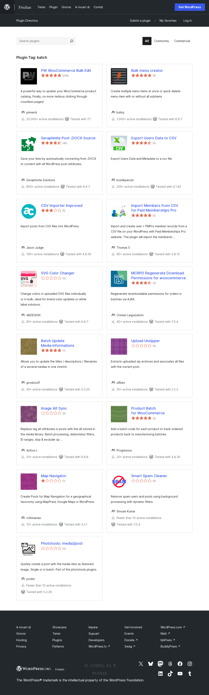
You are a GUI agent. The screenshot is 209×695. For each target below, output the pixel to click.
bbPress (168, 640)
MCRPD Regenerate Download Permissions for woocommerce (158, 275)
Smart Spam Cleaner (149, 476)
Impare (93, 627)
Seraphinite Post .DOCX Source (68, 138)
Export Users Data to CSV (154, 138)
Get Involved (133, 627)
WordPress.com (173, 627)
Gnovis (21, 633)
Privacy (21, 646)
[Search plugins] (72, 41)
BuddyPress (170, 646)
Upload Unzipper (145, 341)
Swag (130, 646)
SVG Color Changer (57, 273)
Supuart (94, 633)
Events (129, 633)
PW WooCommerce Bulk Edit (66, 70)
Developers (96, 640)
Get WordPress (190, 7)
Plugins (57, 640)
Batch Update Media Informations (57, 343)
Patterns (58, 646)
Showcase (59, 627)
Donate (131, 640)
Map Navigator (53, 476)
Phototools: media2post (62, 543)
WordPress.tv (99, 646)
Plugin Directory (27, 20)
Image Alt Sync (54, 408)
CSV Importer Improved (61, 205)
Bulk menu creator (147, 70)
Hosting (21, 640)
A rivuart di (23, 627)
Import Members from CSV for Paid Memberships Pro (154, 207)
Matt (165, 633)
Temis (56, 633)
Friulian (59, 669)
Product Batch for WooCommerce (148, 410)
